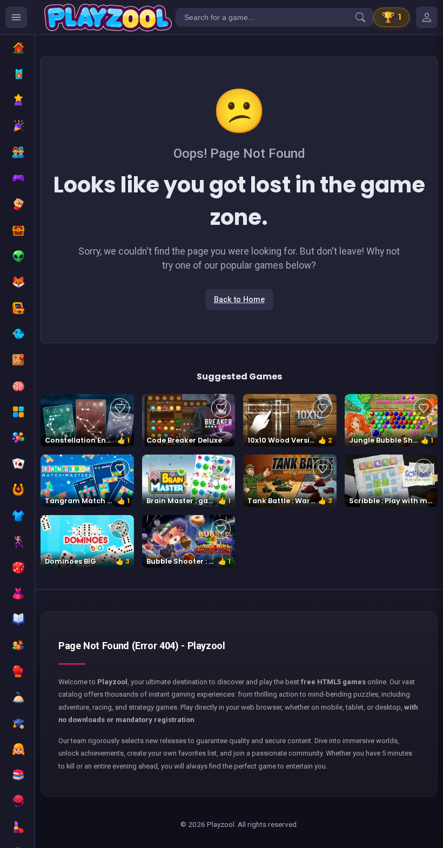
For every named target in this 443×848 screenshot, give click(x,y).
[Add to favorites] (120, 408)
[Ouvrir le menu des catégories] (16, 17)
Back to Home (239, 299)
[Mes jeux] (427, 17)
